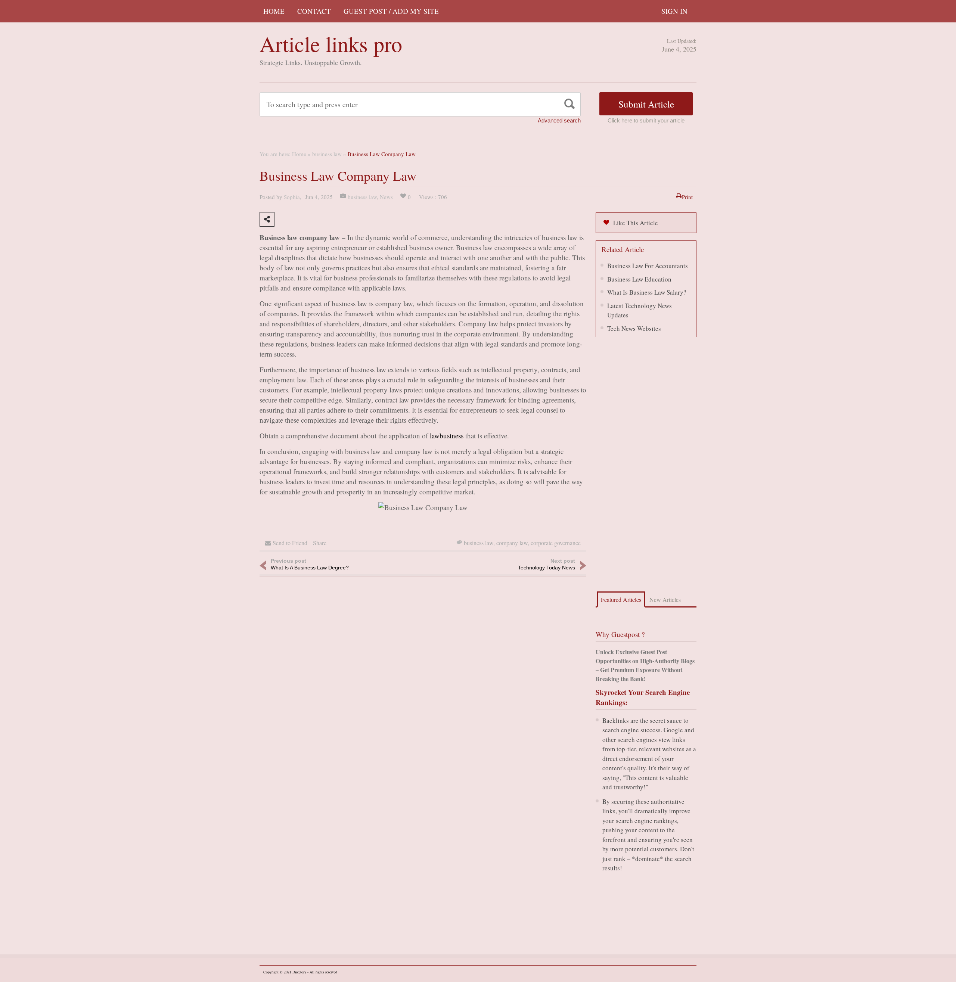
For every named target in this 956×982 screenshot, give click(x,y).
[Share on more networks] (267, 219)
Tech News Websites (634, 328)
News (386, 197)
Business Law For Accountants (647, 265)
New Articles (665, 599)
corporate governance (556, 543)
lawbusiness (446, 435)
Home (274, 11)
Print (687, 197)
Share (319, 543)
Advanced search (559, 120)
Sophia (292, 197)
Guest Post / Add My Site (391, 11)
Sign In (674, 11)
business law (327, 154)
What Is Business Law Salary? (646, 292)
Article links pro (331, 43)
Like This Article (635, 222)
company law (512, 543)
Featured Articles (621, 599)
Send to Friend (290, 543)
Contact (314, 11)
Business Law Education (639, 279)
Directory (299, 972)
